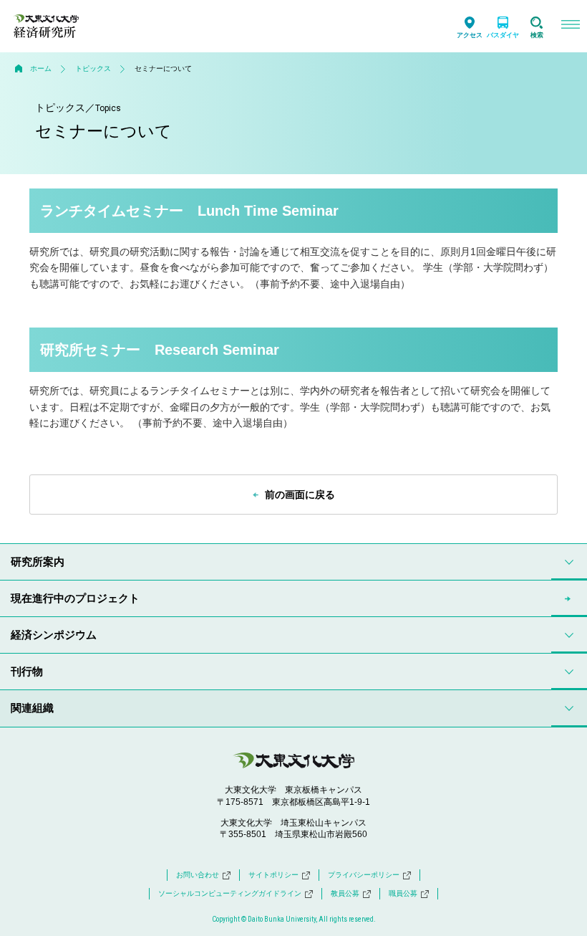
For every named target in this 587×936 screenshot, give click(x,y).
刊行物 (27, 671)
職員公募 (403, 893)
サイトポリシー (273, 875)
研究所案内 (37, 561)
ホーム (41, 68)
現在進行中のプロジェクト (75, 598)
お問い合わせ (197, 875)
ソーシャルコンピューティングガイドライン (229, 893)
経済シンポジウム (54, 635)
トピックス (93, 68)
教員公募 (345, 893)
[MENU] (570, 26)
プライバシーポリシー (363, 875)
